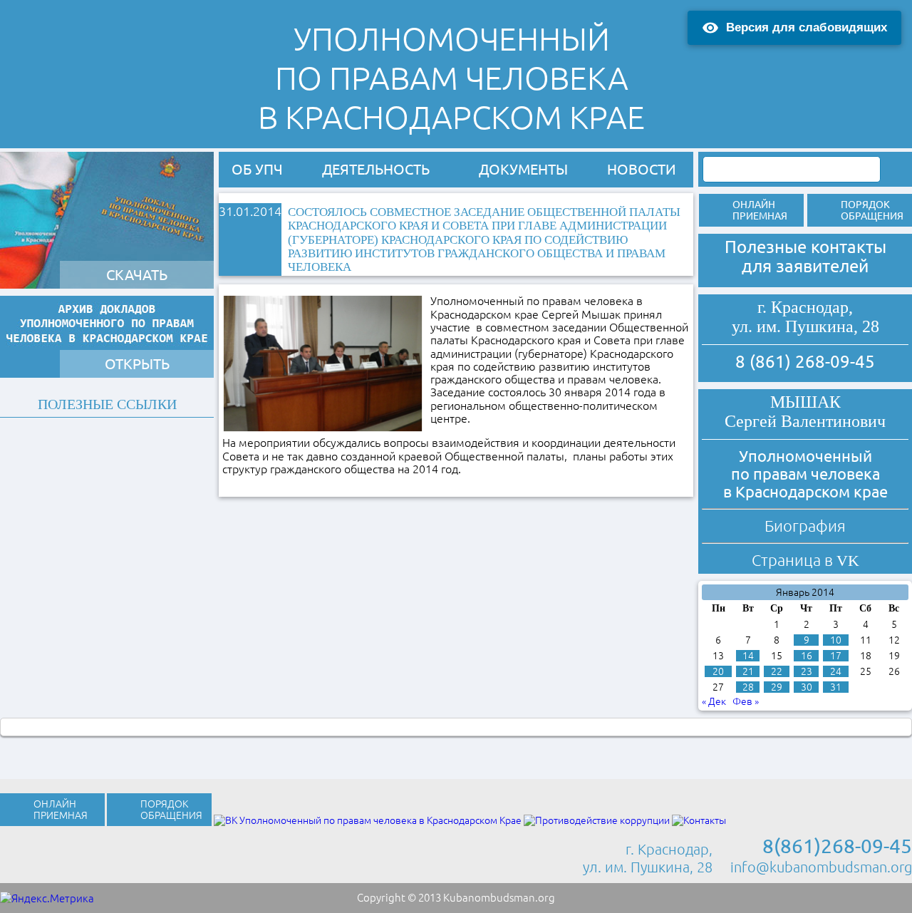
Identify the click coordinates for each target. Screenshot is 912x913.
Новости (641, 169)
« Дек (714, 701)
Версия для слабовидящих (806, 27)
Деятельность (376, 169)
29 (776, 687)
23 (806, 671)
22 (776, 671)
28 (748, 687)
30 (806, 687)
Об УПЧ (257, 169)
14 (748, 655)
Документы (523, 169)
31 (835, 687)
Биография (805, 526)
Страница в (805, 560)
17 (835, 655)
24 (835, 671)
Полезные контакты (805, 247)
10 (835, 640)
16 (806, 655)
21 (748, 671)
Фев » (745, 701)
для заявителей (805, 266)
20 (718, 671)
